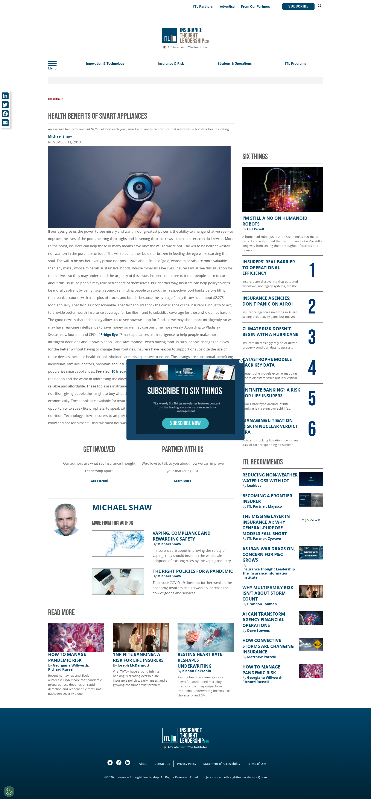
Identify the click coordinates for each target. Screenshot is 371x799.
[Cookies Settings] (9, 791)
